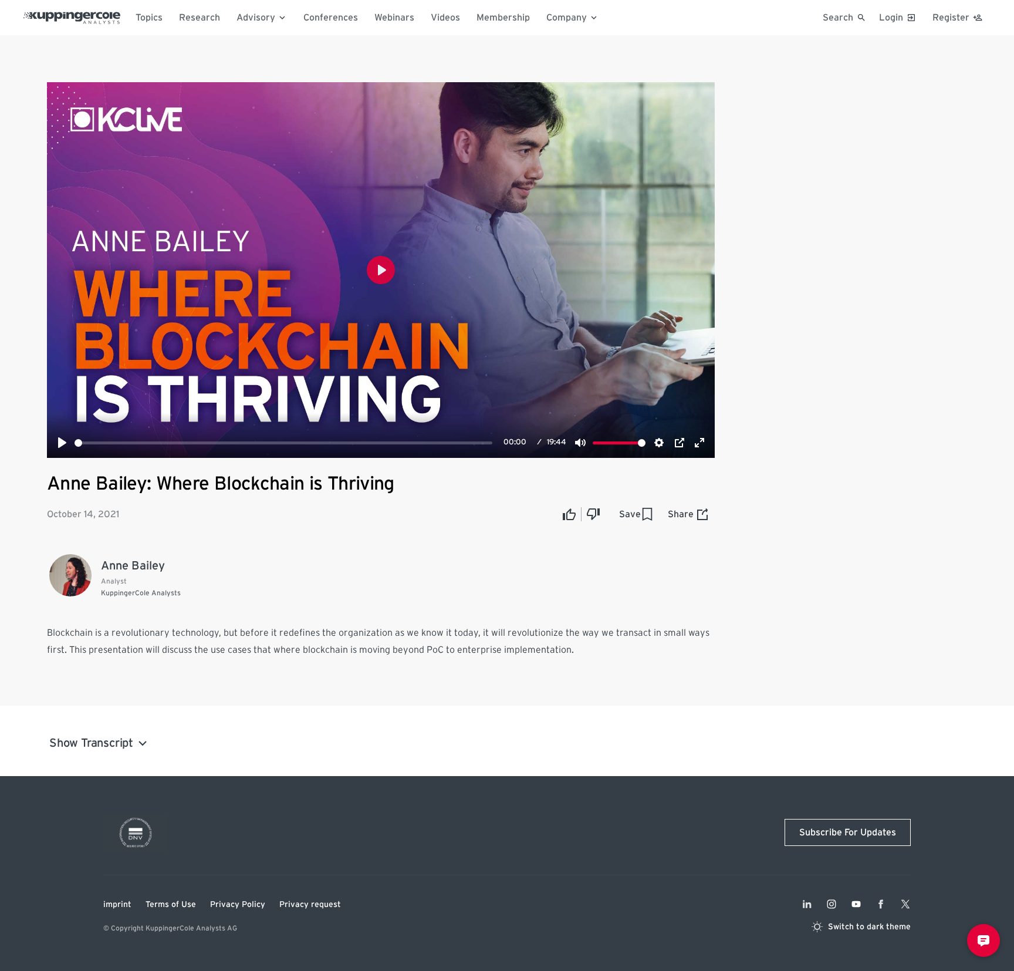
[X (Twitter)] (905, 904)
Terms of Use (171, 905)
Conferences (330, 17)
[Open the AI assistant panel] (983, 940)
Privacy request (310, 905)
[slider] (283, 443)
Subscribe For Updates (847, 832)
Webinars (394, 17)
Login (891, 17)
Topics (149, 17)
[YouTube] (856, 904)
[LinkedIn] (807, 904)
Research (199, 17)
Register (950, 17)
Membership (503, 17)
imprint (117, 905)
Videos (445, 17)
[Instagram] (831, 904)
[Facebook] (881, 904)
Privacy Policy (237, 905)
